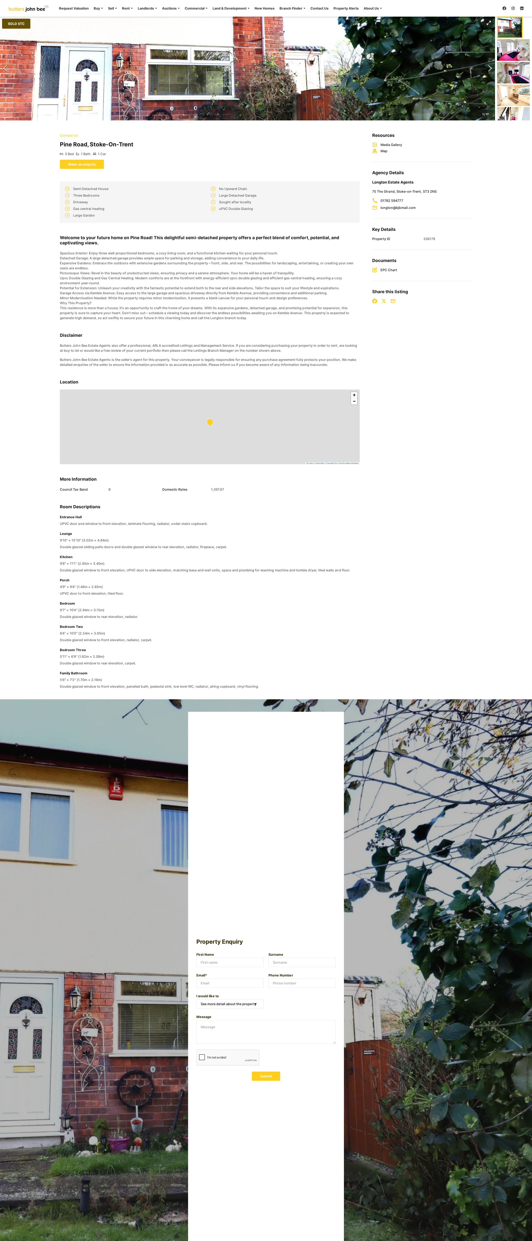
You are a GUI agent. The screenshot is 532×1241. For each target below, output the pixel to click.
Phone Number (280, 975)
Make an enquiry (82, 164)
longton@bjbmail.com (398, 208)
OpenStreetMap (344, 463)
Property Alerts (346, 8)
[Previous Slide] (5, 68)
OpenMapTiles (332, 463)
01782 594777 (392, 200)
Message (203, 1017)
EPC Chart (389, 270)
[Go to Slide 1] (509, 27)
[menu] (219, 8)
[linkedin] (522, 8)
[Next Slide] (490, 68)
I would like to (207, 996)
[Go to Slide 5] (513, 118)
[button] (98, 8)
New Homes (265, 8)
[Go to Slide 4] (513, 95)
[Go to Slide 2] (513, 50)
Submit (266, 1076)
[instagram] (513, 8)
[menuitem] (74, 8)
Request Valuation (74, 8)
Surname (275, 954)
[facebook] (504, 8)
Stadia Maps (320, 463)
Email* (201, 975)
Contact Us (319, 8)
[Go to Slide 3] (513, 72)
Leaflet (310, 463)
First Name (205, 954)
